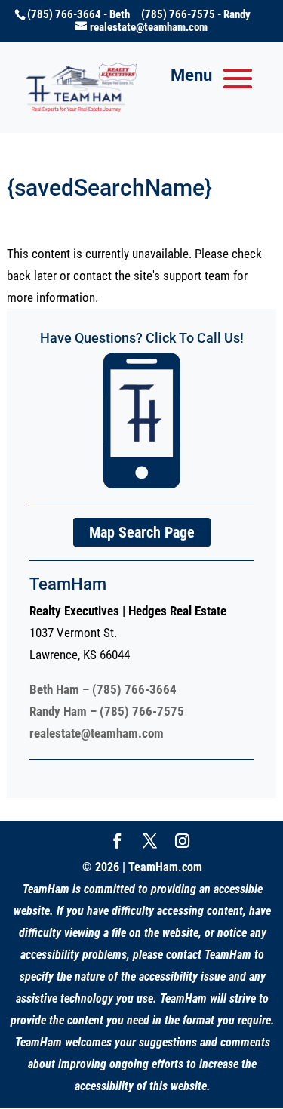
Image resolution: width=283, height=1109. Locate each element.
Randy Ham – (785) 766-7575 (106, 711)
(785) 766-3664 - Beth (84, 14)
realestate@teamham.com (96, 733)
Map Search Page (142, 532)
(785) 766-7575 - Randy (196, 14)
